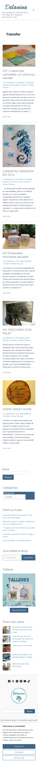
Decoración (19, 338)
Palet (22, 261)
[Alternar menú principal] (33, 10)
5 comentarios (8, 179)
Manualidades (25, 414)
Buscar (6, 469)
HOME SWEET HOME (17, 409)
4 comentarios (8, 338)
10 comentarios (9, 82)
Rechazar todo (19, 758)
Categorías (8, 493)
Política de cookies (15, 740)
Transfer (23, 85)
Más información (19, 610)
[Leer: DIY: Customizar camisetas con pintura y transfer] (19, 55)
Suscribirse (28, 557)
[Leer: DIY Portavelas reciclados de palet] (19, 236)
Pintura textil (14, 85)
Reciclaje (28, 261)
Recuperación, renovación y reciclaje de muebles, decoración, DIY (15, 14)
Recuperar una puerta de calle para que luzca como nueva (22, 629)
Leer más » (7, 116)
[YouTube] (25, 681)
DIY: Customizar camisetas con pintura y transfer (19, 74)
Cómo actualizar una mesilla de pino (17, 540)
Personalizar (19, 752)
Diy (10, 182)
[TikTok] (28, 681)
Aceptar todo (19, 746)
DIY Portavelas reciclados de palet (15, 254)
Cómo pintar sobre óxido (22, 645)
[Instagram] (17, 681)
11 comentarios (9, 414)
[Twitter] (13, 681)
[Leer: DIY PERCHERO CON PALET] (19, 313)
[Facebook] (9, 681)
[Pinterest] (21, 681)
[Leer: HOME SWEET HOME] (19, 392)
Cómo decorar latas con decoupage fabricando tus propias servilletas (22, 639)
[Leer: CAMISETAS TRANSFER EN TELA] (19, 145)
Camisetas (20, 82)
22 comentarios (9, 261)
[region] (19, 742)
